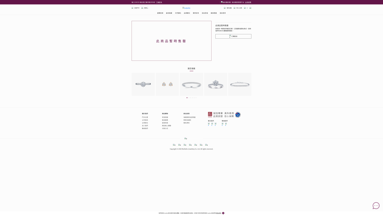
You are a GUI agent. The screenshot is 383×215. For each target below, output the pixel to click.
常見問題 (165, 117)
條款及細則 (187, 120)
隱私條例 (218, 213)
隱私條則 (187, 123)
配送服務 (165, 120)
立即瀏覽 (248, 2)
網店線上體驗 (166, 126)
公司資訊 (145, 120)
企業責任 (145, 123)
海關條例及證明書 (190, 117)
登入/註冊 (239, 8)
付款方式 (165, 128)
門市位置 (145, 117)
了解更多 (159, 2)
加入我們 (145, 126)
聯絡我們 (145, 128)
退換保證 (165, 123)
